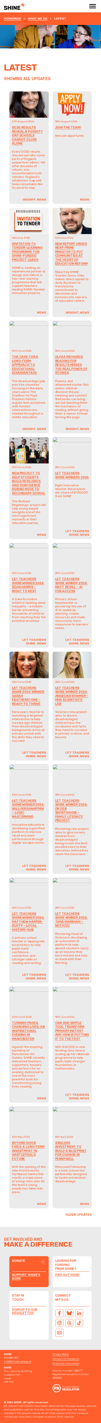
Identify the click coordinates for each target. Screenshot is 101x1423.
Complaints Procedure (66, 1358)
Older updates (79, 1215)
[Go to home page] (26, 6)
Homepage (12, 18)
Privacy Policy (61, 1354)
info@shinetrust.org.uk (17, 1361)
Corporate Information (66, 1363)
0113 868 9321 (11, 1357)
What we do (37, 18)
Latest (60, 18)
